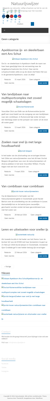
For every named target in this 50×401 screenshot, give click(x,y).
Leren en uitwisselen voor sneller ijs (25, 229)
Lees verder (43, 83)
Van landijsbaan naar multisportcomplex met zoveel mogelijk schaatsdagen (22, 98)
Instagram (5, 371)
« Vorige (8, 266)
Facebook (5, 364)
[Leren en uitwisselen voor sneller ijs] (25, 235)
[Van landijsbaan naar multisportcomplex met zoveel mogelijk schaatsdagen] (25, 107)
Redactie (7, 79)
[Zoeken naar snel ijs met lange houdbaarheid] (25, 151)
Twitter (4, 367)
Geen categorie (34, 79)
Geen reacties (9, 83)
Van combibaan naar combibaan (23, 186)
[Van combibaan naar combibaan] (25, 191)
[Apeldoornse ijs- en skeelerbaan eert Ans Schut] (25, 59)
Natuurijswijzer (25, 4)
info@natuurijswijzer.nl (17, 342)
